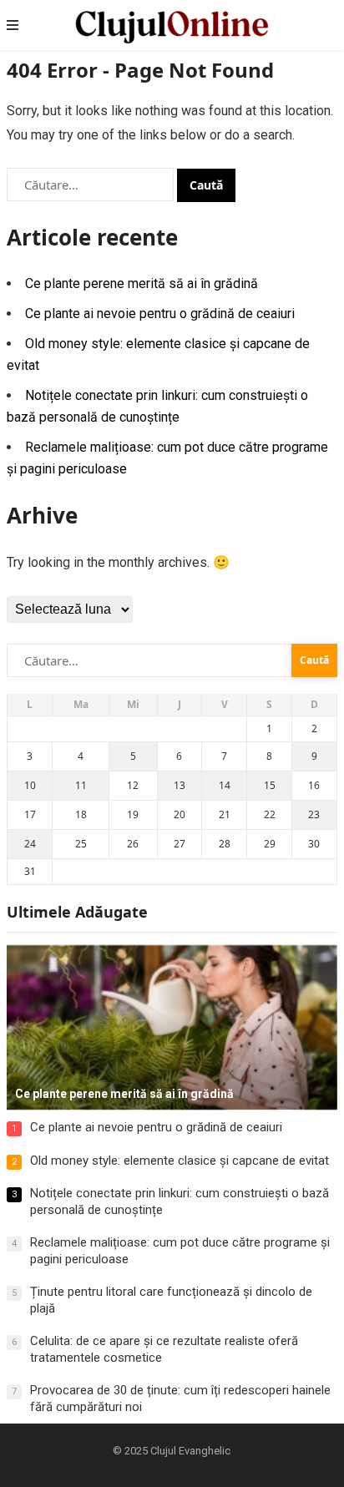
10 (30, 785)
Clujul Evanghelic (190, 1450)
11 (81, 785)
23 (314, 814)
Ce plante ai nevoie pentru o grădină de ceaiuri (160, 313)
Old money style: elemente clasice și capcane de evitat (179, 1160)
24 (30, 844)
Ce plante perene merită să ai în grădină (141, 283)
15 (270, 785)
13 (179, 785)
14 (224, 785)
